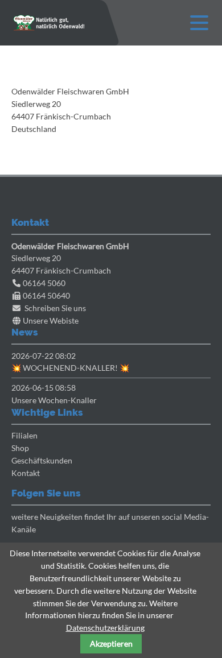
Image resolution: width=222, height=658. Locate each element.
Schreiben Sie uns (55, 308)
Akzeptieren (111, 643)
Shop (20, 448)
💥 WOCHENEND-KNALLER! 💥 (70, 368)
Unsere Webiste (51, 320)
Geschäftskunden (41, 460)
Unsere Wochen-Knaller (54, 400)
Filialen (24, 435)
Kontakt (25, 473)
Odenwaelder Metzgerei (49, 22)
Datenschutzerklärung (105, 627)
